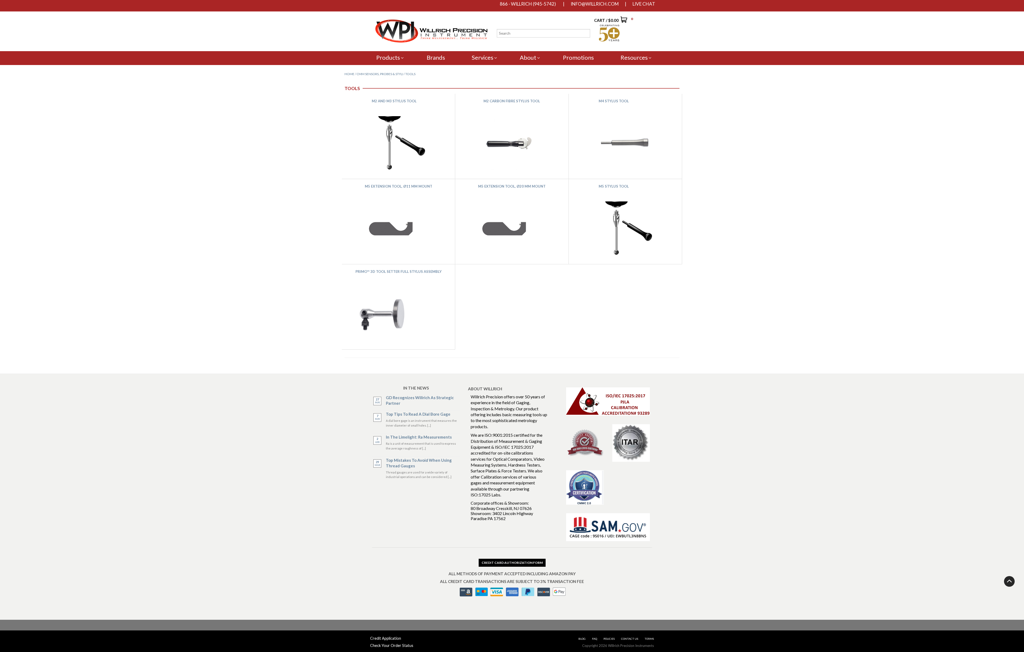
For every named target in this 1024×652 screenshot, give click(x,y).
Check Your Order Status (391, 645)
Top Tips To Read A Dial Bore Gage (418, 414)
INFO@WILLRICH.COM (595, 4)
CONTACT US (629, 638)
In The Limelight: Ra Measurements (419, 437)
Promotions (578, 57)
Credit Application (385, 638)
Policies (609, 638)
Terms (649, 638)
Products (388, 57)
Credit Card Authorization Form (512, 563)
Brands (436, 57)
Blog (582, 638)
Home (349, 74)
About (528, 57)
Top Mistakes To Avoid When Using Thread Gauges (419, 463)
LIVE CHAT (644, 4)
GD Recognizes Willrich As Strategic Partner (420, 400)
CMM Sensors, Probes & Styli (380, 74)
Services (482, 57)
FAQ (594, 638)
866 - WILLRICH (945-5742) (528, 4)
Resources (634, 57)
